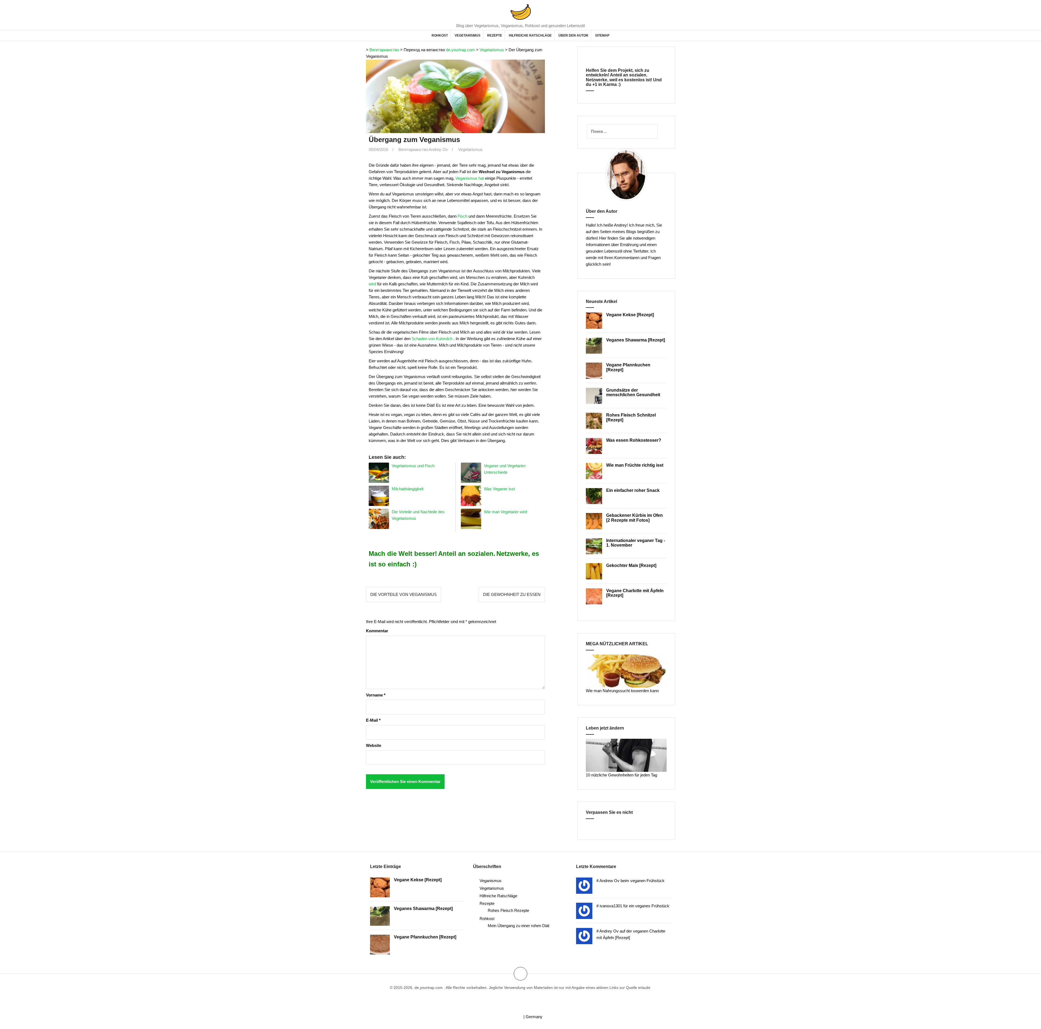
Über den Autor (573, 35)
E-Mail (373, 720)
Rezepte (494, 35)
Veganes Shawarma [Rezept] (635, 340)
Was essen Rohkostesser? (633, 440)
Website (373, 745)
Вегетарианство (384, 49)
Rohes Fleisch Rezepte (508, 910)
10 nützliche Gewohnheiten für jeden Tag (621, 775)
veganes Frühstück (652, 906)
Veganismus (491, 880)
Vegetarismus (467, 35)
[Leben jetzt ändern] (626, 755)
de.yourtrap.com (460, 49)
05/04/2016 (378, 149)
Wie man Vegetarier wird (505, 511)
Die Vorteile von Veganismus (403, 594)
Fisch (462, 216)
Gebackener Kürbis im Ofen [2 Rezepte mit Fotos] (634, 517)
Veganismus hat (469, 178)
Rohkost (440, 35)
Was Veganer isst (499, 488)
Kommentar (377, 630)
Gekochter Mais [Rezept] (631, 565)
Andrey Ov (438, 149)
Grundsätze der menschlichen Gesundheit (633, 392)
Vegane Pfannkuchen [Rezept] (425, 937)
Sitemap (602, 35)
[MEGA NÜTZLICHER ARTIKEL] (626, 670)
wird (372, 284)
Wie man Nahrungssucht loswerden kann (622, 690)
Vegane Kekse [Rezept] (630, 314)
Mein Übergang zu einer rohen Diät (518, 925)
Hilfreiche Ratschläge (530, 35)
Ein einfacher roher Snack (633, 490)
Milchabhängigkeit (407, 488)
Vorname (375, 695)
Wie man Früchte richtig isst (634, 465)
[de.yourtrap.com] (520, 11)
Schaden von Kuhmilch (432, 338)
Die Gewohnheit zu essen (512, 594)
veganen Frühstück (647, 880)
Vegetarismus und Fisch (413, 465)
